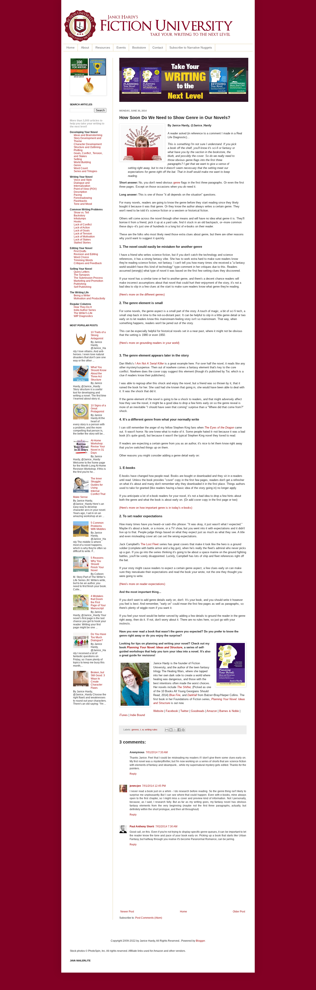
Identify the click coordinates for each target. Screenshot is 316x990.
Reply (133, 773)
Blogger (200, 940)
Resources (102, 47)
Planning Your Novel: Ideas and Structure (154, 647)
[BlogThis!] (171, 730)
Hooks (77, 221)
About (85, 47)
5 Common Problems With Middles (98, 526)
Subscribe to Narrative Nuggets (190, 47)
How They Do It (83, 307)
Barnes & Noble (229, 711)
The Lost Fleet (150, 544)
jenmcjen (135, 785)
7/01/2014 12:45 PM (154, 785)
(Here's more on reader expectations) (142, 584)
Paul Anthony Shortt (142, 826)
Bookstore (139, 47)
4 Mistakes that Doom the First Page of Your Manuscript (98, 602)
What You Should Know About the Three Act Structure (98, 373)
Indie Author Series (85, 310)
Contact (157, 47)
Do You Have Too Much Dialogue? (98, 637)
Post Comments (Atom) (148, 917)
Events (121, 47)
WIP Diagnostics (83, 316)
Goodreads (197, 711)
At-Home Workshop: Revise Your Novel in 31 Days (98, 446)
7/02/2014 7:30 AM (166, 826)
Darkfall (192, 695)
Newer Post (127, 911)
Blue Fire (174, 695)
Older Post (239, 911)
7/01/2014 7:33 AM (157, 752)
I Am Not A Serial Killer (149, 363)
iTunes (123, 715)
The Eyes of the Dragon (219, 427)
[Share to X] (175, 730)
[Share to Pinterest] (183, 730)
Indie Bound (137, 715)
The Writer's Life (83, 313)
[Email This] (167, 730)
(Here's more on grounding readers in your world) (149, 342)
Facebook (172, 711)
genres (135, 729)
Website (158, 711)
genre (176, 182)
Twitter (184, 711)
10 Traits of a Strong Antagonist (98, 335)
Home (70, 47)
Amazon (212, 711)
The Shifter (184, 687)
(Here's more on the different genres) (142, 294)
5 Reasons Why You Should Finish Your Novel (97, 564)
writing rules (151, 729)
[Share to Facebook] (179, 730)
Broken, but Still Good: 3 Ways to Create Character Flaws (98, 680)
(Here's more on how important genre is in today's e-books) (155, 507)
